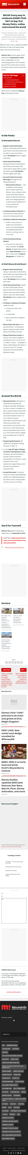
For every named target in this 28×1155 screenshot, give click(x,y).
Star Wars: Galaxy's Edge (18, 1111)
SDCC (9, 1107)
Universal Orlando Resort (10, 1121)
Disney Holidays (6, 1074)
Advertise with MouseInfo (18, 1150)
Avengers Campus (12, 1045)
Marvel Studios (6, 1095)
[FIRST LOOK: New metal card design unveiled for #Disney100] (14, 726)
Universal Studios (7, 1124)
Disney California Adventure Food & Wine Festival (12, 1066)
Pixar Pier (21, 1104)
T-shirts (4, 1114)
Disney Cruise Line (18, 1071)
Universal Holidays (8, 1118)
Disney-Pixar (14, 1059)
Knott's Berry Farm (19, 1088)
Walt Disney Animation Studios (11, 1135)
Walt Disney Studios (8, 1138)
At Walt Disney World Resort (14, 82)
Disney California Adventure (10, 1062)
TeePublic (12, 1114)
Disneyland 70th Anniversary (13, 867)
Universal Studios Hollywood (11, 1131)
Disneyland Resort (7, 37)
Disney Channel (6, 1071)
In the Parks (8, 78)
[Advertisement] (14, 115)
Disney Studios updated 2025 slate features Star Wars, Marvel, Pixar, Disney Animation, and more (13, 785)
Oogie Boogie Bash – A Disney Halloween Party (14, 1099)
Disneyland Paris (19, 35)
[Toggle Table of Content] (22, 75)
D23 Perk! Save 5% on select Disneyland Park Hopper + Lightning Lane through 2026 (6, 644)
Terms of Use (20, 1148)
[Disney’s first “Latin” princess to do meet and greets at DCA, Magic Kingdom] (14, 702)
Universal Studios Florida (10, 1128)
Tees (18, 1114)
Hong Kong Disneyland (19, 37)
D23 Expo (5, 1052)
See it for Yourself (10, 86)
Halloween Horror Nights (10, 1085)
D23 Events (15, 1049)
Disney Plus (15, 1078)
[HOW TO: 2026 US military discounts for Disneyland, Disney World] (18, 611)
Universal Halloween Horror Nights (13, 874)
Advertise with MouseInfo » (14, 992)
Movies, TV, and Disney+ (9, 39)
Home (4, 1148)
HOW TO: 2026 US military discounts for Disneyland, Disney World (17, 619)
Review (4, 1107)
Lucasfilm (5, 1092)
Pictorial (5, 1104)
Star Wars (5, 1111)
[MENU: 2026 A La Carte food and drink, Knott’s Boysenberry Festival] (14, 751)
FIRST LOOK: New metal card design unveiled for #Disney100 (11, 735)
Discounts (5, 1059)
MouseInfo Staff (12, 33)
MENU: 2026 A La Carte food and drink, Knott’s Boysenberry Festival (13, 766)
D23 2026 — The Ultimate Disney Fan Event (14, 862)
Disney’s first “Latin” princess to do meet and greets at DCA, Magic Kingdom (12, 717)
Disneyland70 (6, 1078)
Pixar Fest (13, 1104)
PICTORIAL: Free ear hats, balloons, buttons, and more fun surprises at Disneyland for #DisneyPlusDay (6, 621)
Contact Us (6, 1150)
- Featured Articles (9, 35)
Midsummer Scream (11, 870)
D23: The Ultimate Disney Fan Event (12, 1055)
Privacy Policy (11, 1148)
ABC (3, 1045)
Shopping (16, 1107)
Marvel (23, 1092)
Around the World (10, 84)
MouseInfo (17, 1095)
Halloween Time (6, 1088)
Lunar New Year (14, 1092)
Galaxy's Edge (19, 1081)
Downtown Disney (7, 1081)
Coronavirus (6, 1049)
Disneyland (17, 1074)
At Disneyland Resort (12, 80)
